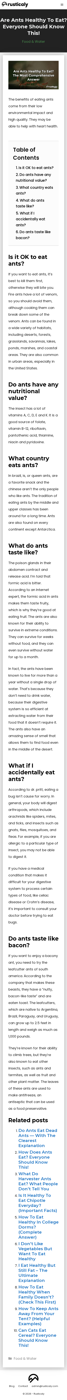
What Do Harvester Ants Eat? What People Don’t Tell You (38, 1181)
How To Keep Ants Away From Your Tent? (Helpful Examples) (38, 1316)
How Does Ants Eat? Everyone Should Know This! (35, 1159)
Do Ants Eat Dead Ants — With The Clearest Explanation (37, 1138)
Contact (23, 1386)
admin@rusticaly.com (45, 1386)
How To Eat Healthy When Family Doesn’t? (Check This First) (37, 1294)
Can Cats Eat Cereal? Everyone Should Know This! (37, 1338)
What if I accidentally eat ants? (30, 219)
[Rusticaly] (15, 4)
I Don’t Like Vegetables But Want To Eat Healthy (35, 1251)
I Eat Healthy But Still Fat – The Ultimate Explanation (36, 1273)
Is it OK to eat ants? (36, 167)
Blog (12, 1386)
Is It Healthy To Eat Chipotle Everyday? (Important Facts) (37, 1203)
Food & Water (33, 41)
